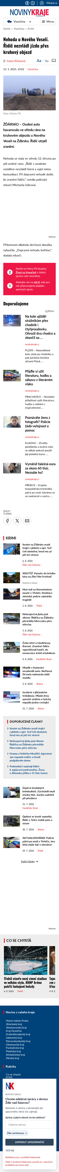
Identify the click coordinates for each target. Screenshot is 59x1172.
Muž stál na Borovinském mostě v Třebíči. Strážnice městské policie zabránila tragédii (37, 594)
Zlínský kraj (12, 1058)
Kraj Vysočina (14, 1030)
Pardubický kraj (15, 1047)
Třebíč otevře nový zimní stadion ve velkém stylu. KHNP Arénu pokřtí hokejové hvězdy (25, 982)
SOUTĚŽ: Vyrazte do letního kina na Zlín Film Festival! (38, 575)
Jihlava (39, 684)
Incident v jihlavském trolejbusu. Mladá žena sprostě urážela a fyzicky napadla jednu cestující (36, 697)
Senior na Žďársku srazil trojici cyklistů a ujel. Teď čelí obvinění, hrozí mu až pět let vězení (37, 549)
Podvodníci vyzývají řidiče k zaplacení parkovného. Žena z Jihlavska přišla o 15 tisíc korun (29, 770)
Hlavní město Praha (17, 1020)
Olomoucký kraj (15, 1044)
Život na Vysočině (26, 272)
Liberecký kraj (14, 1037)
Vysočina (19, 21)
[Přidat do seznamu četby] (54, 60)
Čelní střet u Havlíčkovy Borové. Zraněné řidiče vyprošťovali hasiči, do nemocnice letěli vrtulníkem (38, 647)
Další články (28, 861)
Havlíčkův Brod (43, 659)
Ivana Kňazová (16, 61)
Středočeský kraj (15, 1054)
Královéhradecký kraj (18, 1034)
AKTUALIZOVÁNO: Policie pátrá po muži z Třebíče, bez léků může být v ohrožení (38, 841)
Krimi (31, 28)
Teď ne (10, 1150)
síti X (37, 282)
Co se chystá (18, 940)
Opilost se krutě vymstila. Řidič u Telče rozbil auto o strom (37, 820)
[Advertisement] (29, 213)
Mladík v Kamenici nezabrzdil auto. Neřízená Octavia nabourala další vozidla (37, 672)
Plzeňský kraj (13, 1051)
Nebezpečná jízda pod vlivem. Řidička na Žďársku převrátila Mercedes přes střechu (37, 619)
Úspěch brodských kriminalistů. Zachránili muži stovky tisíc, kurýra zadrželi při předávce (38, 792)
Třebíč (39, 606)
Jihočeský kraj (14, 1024)
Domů (6, 28)
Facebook (27, 3)
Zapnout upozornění (29, 1142)
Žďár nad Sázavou (31, 565)
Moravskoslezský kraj (18, 1041)
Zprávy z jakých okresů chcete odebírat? (25, 1117)
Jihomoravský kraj (16, 1027)
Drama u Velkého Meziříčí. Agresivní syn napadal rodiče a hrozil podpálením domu (31, 757)
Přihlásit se (52, 3)
